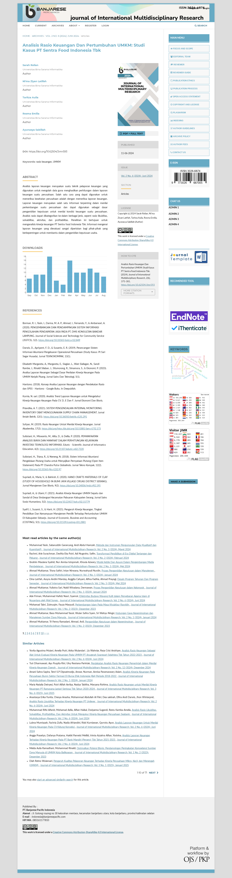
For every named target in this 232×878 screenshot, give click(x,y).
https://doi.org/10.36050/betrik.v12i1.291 (65, 417)
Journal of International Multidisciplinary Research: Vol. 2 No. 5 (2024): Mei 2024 (87, 566)
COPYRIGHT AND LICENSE (186, 104)
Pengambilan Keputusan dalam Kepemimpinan (109, 622)
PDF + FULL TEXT (132, 133)
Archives (58, 25)
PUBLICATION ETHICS (184, 80)
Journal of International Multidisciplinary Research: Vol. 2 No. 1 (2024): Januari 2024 (73, 575)
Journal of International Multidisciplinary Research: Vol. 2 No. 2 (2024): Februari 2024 (84, 558)
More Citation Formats (132, 291)
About (73, 25)
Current (41, 25)
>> (47, 633)
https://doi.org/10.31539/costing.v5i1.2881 (63, 522)
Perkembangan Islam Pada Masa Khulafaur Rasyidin (102, 605)
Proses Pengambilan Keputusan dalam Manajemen (128, 571)
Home (26, 25)
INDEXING (178, 120)
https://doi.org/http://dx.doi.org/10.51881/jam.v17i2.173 (71, 429)
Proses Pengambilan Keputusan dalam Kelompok (119, 588)
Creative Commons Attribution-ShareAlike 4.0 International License (136, 240)
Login (105, 25)
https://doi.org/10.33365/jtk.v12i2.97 (42, 469)
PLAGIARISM (179, 112)
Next (152, 772)
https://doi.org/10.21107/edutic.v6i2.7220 (62, 449)
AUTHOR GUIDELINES (184, 128)
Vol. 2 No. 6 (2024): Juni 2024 (62, 36)
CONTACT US (179, 152)
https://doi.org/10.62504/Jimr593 (48, 151)
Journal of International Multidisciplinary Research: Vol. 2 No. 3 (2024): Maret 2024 (87, 549)
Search (202, 25)
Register (90, 25)
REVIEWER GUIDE (182, 72)
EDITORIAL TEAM (181, 56)
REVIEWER (179, 64)
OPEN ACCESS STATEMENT (186, 96)
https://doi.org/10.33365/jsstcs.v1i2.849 (59, 340)
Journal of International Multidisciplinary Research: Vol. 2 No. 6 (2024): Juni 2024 (102, 600)
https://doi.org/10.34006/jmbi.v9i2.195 (80, 486)
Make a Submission (183, 481)
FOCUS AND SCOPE (183, 48)
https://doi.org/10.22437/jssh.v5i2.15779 (68, 502)
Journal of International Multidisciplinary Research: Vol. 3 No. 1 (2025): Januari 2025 (84, 765)
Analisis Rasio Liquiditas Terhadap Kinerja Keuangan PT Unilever (62, 701)
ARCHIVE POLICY (181, 136)
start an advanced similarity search (55, 780)
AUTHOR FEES (180, 144)
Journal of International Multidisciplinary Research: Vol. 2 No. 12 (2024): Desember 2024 (104, 668)
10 (42, 633)
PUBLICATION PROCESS (185, 88)
